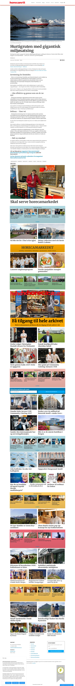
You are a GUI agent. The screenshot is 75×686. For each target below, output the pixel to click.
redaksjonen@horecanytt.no (16, 647)
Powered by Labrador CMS (37, 684)
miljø (34, 161)
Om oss (52, 2)
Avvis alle (22, 682)
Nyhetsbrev (57, 2)
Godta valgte (15, 682)
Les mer (34, 663)
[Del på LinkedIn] (62, 60)
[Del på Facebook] (60, 60)
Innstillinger (8, 682)
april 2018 (39, 161)
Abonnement (38, 2)
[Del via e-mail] (64, 60)
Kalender (32, 651)
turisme (44, 161)
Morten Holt (12, 651)
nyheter (20, 161)
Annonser (48, 2)
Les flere (37, 221)
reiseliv (30, 161)
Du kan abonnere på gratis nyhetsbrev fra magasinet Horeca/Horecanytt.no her (26, 157)
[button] (12, 213)
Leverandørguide (34, 653)
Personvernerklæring (35, 655)
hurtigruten (14, 161)
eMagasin (62, 2)
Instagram (32, 152)
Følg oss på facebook (35, 657)
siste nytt (25, 161)
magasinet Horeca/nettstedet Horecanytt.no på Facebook (24, 151)
